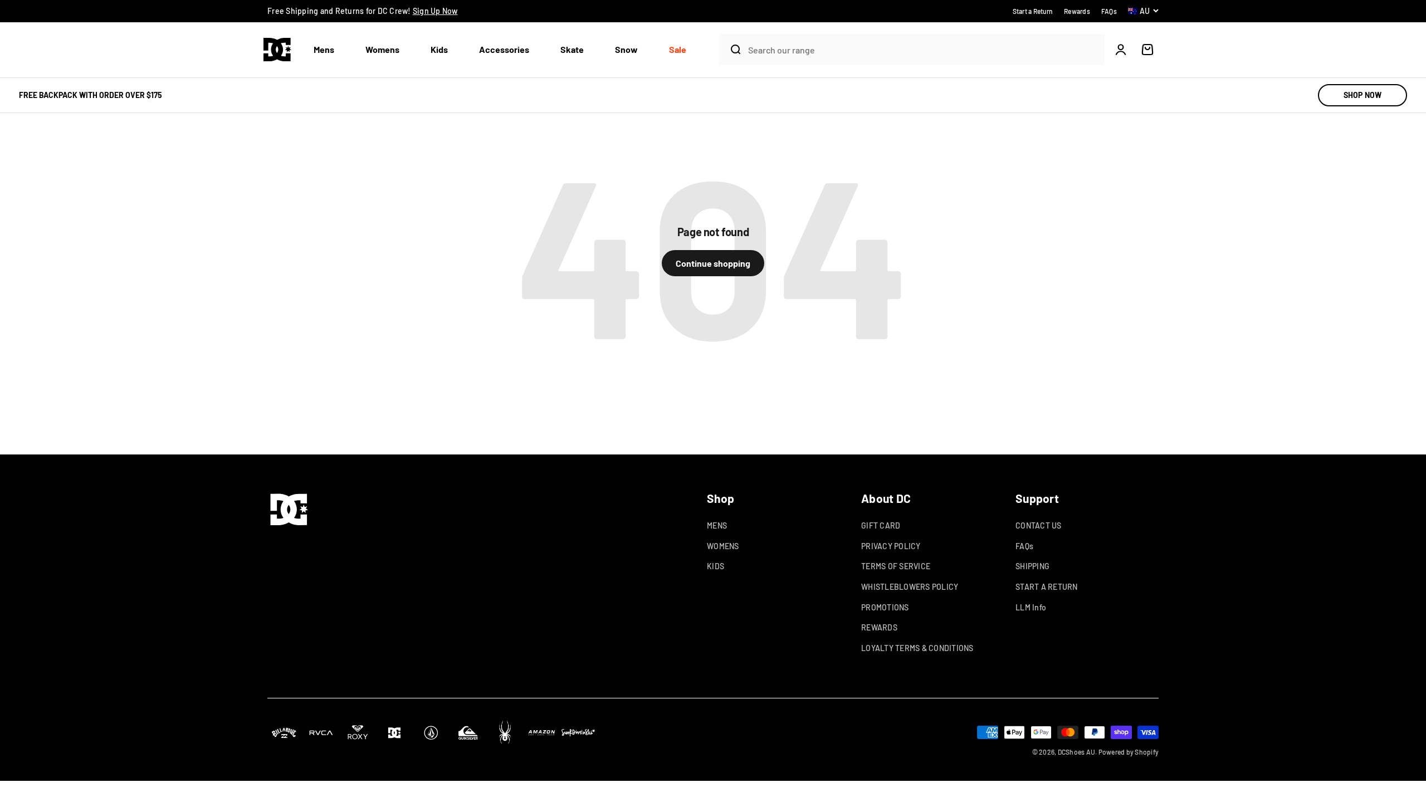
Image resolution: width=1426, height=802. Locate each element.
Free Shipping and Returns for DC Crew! (362, 11)
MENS (717, 525)
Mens (324, 49)
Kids (439, 49)
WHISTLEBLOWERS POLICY (909, 586)
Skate (572, 49)
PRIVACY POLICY (891, 546)
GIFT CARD (880, 525)
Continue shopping (713, 263)
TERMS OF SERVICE (895, 566)
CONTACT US (1038, 525)
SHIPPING (1032, 566)
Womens (382, 49)
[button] (328, 50)
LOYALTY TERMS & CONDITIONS (917, 648)
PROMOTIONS (885, 607)
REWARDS (879, 627)
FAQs (1024, 546)
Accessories (504, 49)
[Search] (731, 49)
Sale (677, 49)
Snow (626, 49)
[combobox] (923, 49)
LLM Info (1030, 607)
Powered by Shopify (1128, 752)
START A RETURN (1046, 586)
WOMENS (723, 546)
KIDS (715, 566)
